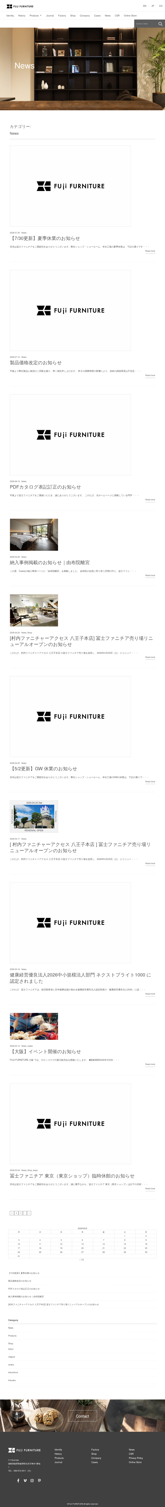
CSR (117, 15)
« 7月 (81, 1259)
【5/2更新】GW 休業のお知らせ (43, 768)
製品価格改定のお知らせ (36, 362)
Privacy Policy (136, 1458)
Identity (10, 15)
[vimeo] (25, 1480)
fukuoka (12, 1380)
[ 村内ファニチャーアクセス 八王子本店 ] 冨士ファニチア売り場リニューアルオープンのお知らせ (80, 847)
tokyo (35, 1170)
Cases (97, 15)
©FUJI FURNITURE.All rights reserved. (82, 1503)
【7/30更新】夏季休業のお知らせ (45, 238)
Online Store (130, 15)
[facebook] (18, 1480)
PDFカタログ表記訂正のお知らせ (45, 486)
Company (85, 15)
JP (152, 5)
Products (34, 15)
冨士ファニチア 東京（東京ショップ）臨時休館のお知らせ (72, 1175)
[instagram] (32, 1480)
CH (160, 5)
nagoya (11, 1356)
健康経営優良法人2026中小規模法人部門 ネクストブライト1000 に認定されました (80, 977)
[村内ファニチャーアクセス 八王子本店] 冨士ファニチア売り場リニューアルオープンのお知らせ (81, 641)
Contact (82, 1416)
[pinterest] (39, 1480)
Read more (150, 250)
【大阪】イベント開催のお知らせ (45, 1051)
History (21, 15)
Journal (50, 15)
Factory (62, 15)
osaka (30, 1045)
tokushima (13, 1372)
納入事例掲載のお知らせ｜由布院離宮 (50, 562)
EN (144, 5)
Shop (73, 15)
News (108, 15)
